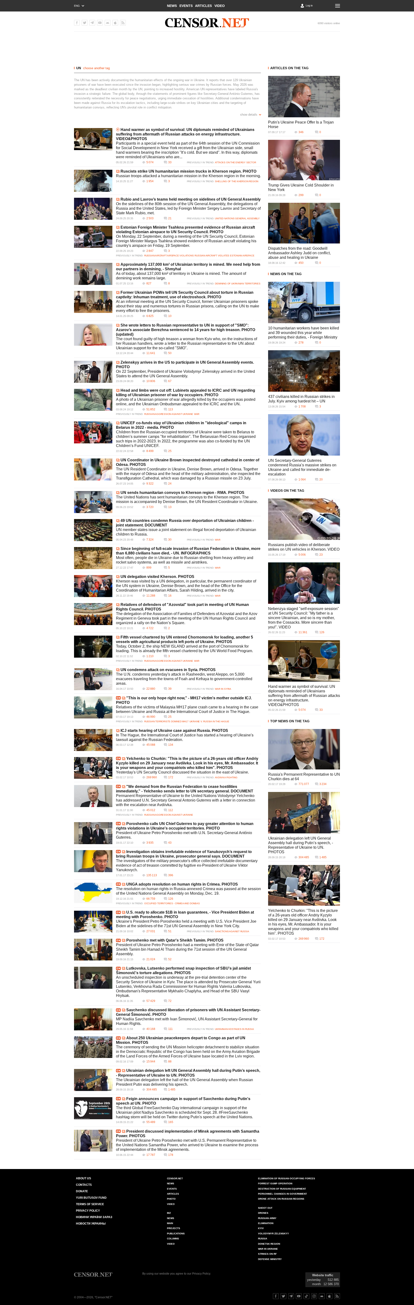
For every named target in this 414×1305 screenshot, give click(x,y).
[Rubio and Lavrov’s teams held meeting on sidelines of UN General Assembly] (93, 209)
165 (170, 1122)
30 (170, 539)
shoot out (265, 1208)
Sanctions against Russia (232, 931)
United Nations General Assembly (237, 218)
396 (170, 875)
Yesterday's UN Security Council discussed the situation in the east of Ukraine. (182, 772)
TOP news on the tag (290, 721)
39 (170, 688)
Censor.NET (175, 1178)
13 (170, 507)
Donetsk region (269, 1244)
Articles (203, 6)
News (172, 6)
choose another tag (96, 68)
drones (263, 1213)
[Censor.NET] (207, 22)
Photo (171, 1199)
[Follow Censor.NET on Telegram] (291, 1296)
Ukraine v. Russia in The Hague (209, 721)
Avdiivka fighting (226, 777)
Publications (176, 1233)
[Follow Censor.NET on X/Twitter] (283, 1296)
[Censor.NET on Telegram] (92, 23)
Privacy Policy (88, 1210)
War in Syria (223, 689)
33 (170, 162)
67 (170, 381)
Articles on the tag (289, 68)
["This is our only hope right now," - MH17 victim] (93, 707)
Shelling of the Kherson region (236, 181)
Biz (169, 1213)
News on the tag (286, 274)
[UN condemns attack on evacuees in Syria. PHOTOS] (93, 679)
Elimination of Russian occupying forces (286, 1178)
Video (219, 6)
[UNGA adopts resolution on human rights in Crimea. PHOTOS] (93, 894)
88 (170, 1061)
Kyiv (261, 1228)
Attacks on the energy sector (235, 162)
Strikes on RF (267, 1254)
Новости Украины (91, 1223)
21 (170, 218)
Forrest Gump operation (275, 1183)
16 (170, 595)
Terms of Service (90, 1204)
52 (170, 959)
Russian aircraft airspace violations (169, 255)
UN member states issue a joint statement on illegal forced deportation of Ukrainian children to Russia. (186, 532)
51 (170, 931)
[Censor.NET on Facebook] (77, 23)
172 (170, 777)
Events (186, 6)
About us (83, 1178)
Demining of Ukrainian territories (237, 283)
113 (170, 409)
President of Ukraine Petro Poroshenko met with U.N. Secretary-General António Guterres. (184, 835)
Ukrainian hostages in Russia (234, 1029)
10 (170, 316)
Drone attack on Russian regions (281, 1199)
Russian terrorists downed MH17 (166, 721)
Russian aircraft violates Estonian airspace (224, 255)
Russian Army (267, 1218)
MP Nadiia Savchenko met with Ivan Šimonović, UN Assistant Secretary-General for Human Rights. (187, 1021)
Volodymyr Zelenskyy (273, 1233)
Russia (262, 1238)
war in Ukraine (268, 1249)
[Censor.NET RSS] (123, 23)
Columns (173, 1238)
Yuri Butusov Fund (91, 1197)
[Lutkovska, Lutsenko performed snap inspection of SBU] (93, 978)
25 (170, 451)
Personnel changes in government (282, 1193)
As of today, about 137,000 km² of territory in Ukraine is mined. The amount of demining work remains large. (181, 275)
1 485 (171, 1089)
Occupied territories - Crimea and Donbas (172, 903)
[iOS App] (115, 23)
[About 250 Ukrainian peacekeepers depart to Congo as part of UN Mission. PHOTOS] (93, 1047)
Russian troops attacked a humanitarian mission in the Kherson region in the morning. (188, 176)
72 (170, 1001)
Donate (82, 1191)
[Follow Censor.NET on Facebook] (276, 1296)
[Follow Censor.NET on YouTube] (299, 1296)
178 (170, 1154)
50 (170, 353)
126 (170, 898)
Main (170, 1223)
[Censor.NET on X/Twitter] (84, 23)
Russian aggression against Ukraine (168, 414)
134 (170, 744)
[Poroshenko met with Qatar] (93, 949)
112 (170, 810)
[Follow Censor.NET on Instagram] (314, 1296)
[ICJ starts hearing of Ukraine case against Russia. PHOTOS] (93, 740)
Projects (173, 1228)
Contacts (84, 1184)
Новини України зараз (94, 1217)
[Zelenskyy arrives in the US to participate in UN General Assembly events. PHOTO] (93, 372)
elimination (265, 1223)
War (196, 414)
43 (170, 842)
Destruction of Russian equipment (282, 1188)
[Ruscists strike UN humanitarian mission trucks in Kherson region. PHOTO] (93, 181)
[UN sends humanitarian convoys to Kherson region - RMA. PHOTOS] (93, 502)
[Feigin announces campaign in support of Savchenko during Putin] (93, 1108)
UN (78, 68)
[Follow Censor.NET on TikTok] (306, 1296)
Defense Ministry (270, 1259)
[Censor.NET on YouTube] (100, 23)
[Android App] (107, 23)
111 (170, 1029)
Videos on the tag (287, 490)
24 (170, 483)
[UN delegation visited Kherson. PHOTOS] (93, 586)
